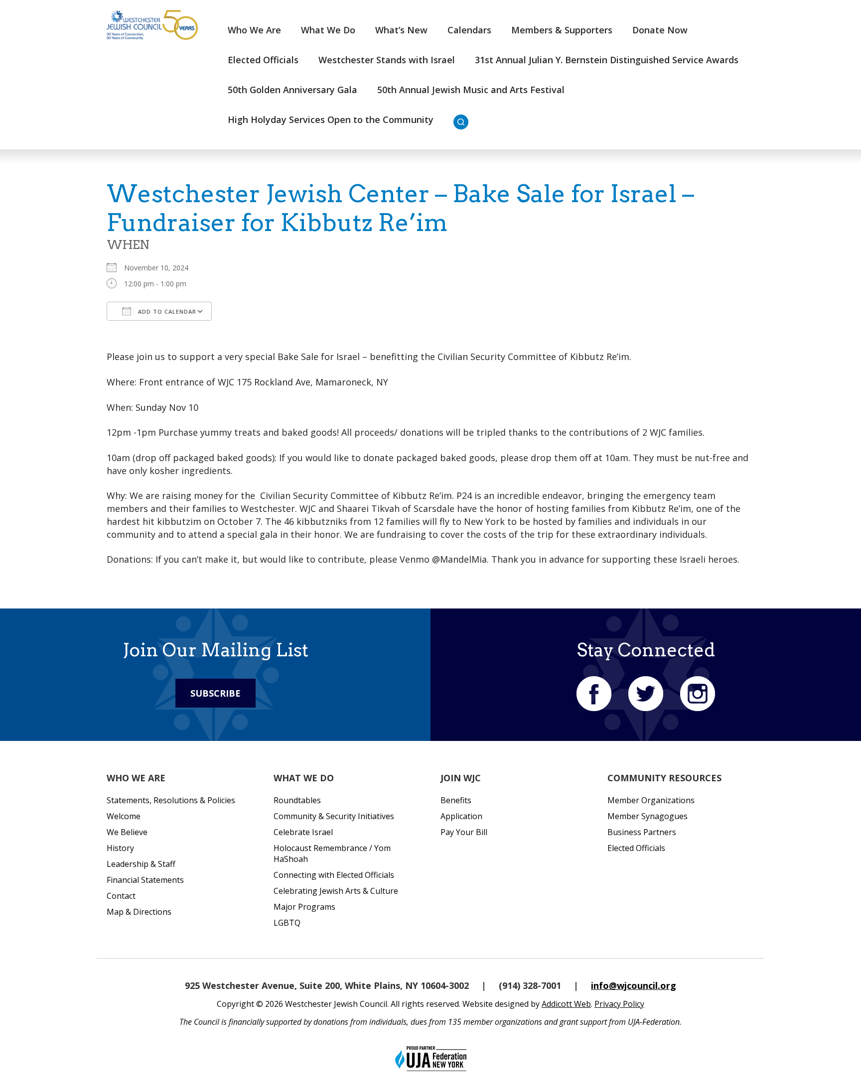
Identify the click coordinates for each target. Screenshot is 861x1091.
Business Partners (641, 832)
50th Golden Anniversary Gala (292, 90)
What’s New (401, 30)
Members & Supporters (561, 30)
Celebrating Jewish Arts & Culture (336, 890)
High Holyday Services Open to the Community (330, 119)
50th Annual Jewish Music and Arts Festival (471, 90)
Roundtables (297, 800)
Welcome (124, 816)
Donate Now (660, 30)
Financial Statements (145, 879)
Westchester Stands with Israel (386, 60)
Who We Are (254, 30)
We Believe (127, 832)
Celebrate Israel (303, 832)
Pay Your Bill (463, 832)
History (120, 848)
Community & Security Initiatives (334, 816)
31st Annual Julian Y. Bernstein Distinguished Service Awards (606, 60)
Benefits (455, 800)
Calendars (469, 30)
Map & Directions (139, 911)
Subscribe (215, 693)
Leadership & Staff (141, 863)
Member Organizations (651, 800)
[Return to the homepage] (152, 25)
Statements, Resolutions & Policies (171, 800)
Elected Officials (263, 60)
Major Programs (304, 906)
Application (461, 816)
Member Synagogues (647, 816)
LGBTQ (287, 922)
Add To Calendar (166, 311)
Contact (121, 895)
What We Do (328, 30)
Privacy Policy (619, 1003)
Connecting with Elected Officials (334, 874)
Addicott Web (566, 1003)
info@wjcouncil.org (633, 985)
